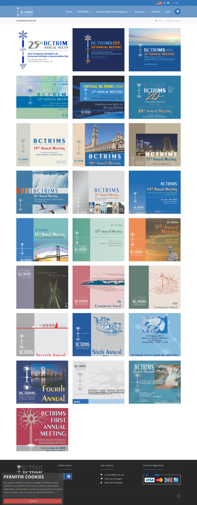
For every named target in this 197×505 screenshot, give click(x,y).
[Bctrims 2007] (155, 287)
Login (176, 3)
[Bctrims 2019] (155, 97)
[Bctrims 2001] (155, 382)
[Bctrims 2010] (155, 239)
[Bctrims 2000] (42, 429)
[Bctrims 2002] (98, 382)
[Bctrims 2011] (98, 239)
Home (69, 11)
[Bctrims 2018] (42, 144)
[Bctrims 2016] (155, 144)
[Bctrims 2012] (42, 239)
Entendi (33, 501)
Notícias (156, 11)
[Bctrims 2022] (155, 49)
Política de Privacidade (113, 482)
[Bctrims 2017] (98, 144)
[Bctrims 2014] (98, 192)
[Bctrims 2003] (42, 382)
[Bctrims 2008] (98, 287)
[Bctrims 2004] (155, 334)
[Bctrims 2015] (42, 192)
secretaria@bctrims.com (114, 474)
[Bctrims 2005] (98, 334)
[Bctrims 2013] (155, 192)
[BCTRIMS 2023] (98, 49)
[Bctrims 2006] (42, 334)
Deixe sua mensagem (113, 479)
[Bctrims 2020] (98, 97)
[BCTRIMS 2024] (42, 49)
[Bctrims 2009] (42, 287)
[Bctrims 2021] (42, 97)
